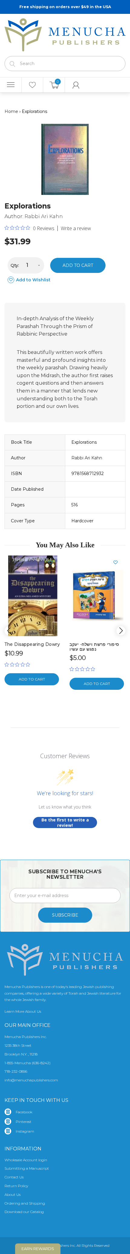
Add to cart (78, 265)
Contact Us (14, 1177)
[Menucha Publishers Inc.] (65, 33)
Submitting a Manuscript (27, 1168)
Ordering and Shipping (25, 1203)
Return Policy (16, 1186)
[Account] (76, 84)
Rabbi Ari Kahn (43, 216)
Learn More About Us (23, 1011)
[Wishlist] (32, 84)
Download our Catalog (24, 1211)
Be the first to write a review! (65, 822)
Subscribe (65, 915)
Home (11, 111)
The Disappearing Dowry (32, 644)
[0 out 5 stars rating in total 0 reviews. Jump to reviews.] (19, 664)
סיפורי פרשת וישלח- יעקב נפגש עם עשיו (94, 647)
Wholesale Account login (26, 1160)
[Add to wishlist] (52, 562)
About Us (13, 1194)
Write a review (76, 228)
